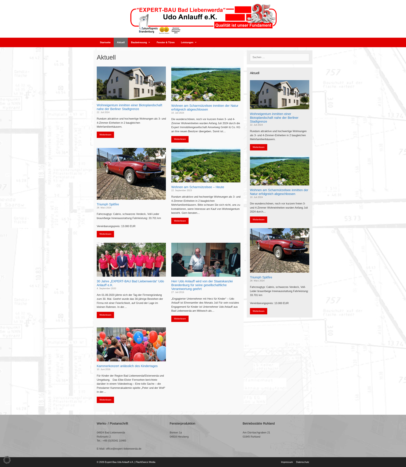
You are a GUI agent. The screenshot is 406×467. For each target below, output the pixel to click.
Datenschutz (302, 462)
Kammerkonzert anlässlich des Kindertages (127, 366)
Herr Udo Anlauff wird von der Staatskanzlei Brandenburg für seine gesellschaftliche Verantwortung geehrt (202, 285)
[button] (7, 460)
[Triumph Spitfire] (131, 197)
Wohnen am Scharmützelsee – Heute (197, 187)
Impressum (287, 462)
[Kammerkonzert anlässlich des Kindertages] (131, 359)
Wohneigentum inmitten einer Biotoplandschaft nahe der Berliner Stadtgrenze (274, 117)
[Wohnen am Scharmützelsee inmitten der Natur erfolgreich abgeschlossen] (205, 99)
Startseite (105, 42)
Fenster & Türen (166, 42)
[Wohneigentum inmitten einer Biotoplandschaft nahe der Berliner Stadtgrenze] (131, 98)
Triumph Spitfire (108, 204)
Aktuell (121, 42)
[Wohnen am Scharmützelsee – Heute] (205, 180)
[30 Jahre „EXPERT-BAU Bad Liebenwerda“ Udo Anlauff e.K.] (131, 274)
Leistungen (187, 42)
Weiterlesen (105, 134)
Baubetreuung (139, 42)
